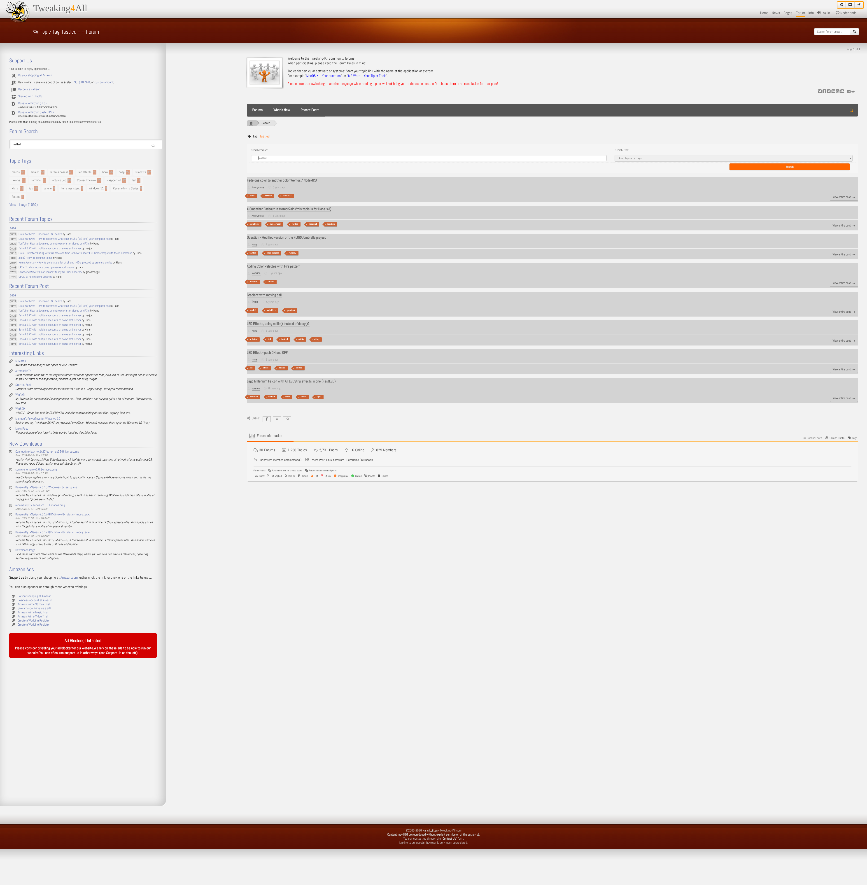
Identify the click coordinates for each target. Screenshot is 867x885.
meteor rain (275, 224)
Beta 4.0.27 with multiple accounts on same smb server (50, 248)
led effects (254, 224)
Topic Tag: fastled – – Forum (69, 31)
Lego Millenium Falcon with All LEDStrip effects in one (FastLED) (291, 381)
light (319, 397)
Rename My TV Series (125, 188)
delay (316, 339)
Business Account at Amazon (35, 600)
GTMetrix (20, 361)
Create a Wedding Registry (33, 621)
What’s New (281, 110)
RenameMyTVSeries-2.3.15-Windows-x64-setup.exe (46, 487)
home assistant (70, 188)
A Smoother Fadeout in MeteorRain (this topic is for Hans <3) (289, 209)
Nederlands (848, 13)
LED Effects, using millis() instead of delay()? (278, 323)
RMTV (15, 188)
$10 (81, 82)
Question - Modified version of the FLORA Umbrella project (286, 237)
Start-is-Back (23, 385)
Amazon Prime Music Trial (33, 612)
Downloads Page (25, 550)
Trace (255, 302)
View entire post (842, 197)
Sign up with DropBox (31, 96)
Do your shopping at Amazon (35, 75)
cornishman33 (292, 460)
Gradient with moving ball (264, 295)
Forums (257, 110)
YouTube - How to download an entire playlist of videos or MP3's (54, 244)
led (269, 339)
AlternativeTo (23, 371)
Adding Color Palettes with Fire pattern (273, 266)
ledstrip (331, 224)
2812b (303, 397)
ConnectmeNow (86, 180)
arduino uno (59, 180)
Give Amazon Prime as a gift (34, 608)
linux (105, 172)
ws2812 (292, 253)
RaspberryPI (114, 180)
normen (256, 388)
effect (265, 368)
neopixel (313, 224)
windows (140, 172)
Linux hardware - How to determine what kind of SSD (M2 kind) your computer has (64, 239)
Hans (254, 245)
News (776, 13)
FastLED (287, 195)
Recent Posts (310, 110)
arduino (253, 281)
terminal (36, 180)
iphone (48, 188)
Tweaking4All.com (450, 831)
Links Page (21, 429)
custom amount (103, 82)
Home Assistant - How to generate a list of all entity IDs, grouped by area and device (65, 263)
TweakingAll (60, 8)
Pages (787, 13)
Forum (800, 13)
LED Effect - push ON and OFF (267, 352)
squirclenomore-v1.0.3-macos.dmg (36, 470)
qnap (121, 172)
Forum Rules (346, 63)
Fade (252, 195)
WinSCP (20, 409)
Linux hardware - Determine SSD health (349, 460)
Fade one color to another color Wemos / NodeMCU (282, 180)
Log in (825, 13)
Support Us (113, 653)
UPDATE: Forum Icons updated (35, 277)
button (299, 368)
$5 (75, 82)
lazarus (16, 180)
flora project (273, 253)
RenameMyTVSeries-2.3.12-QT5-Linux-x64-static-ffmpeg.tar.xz (52, 532)
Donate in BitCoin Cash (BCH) (36, 112)
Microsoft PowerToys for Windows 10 (37, 419)
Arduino (254, 397)
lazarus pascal (59, 172)
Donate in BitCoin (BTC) (32, 103)
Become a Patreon (29, 89)
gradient (291, 310)
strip (287, 397)
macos (16, 172)
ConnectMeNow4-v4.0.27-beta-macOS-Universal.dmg (47, 452)
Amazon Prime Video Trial (33, 617)
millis (301, 339)
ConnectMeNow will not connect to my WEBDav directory (50, 272)
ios (31, 188)
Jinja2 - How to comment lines (36, 258)
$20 (87, 82)
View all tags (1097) (23, 205)
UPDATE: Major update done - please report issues (46, 267)
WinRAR (20, 395)
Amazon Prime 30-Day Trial (34, 604)
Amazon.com (69, 577)
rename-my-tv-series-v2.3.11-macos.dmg (40, 505)
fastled (295, 224)
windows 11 (96, 188)
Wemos (268, 195)
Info (811, 13)
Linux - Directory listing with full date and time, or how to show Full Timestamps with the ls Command (75, 253)
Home (764, 13)
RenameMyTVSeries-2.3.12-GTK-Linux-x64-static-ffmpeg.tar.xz (53, 514)
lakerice (256, 273)
